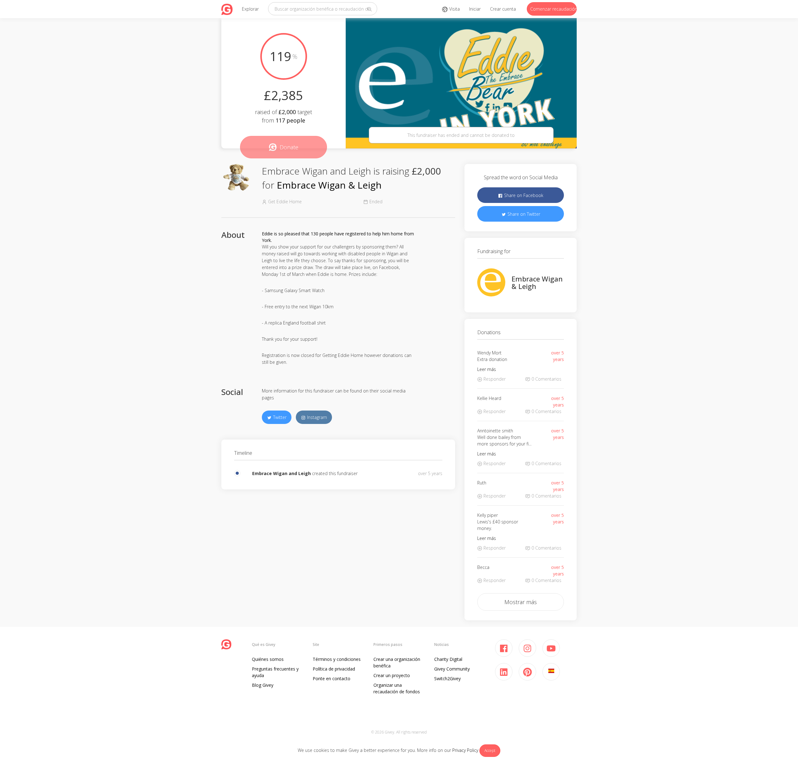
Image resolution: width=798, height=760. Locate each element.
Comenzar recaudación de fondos (553, 9)
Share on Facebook (523, 195)
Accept (489, 750)
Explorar (250, 9)
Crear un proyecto (391, 675)
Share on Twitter (523, 214)
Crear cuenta (503, 9)
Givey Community (452, 669)
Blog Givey (262, 685)
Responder (494, 379)
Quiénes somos (268, 659)
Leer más (486, 369)
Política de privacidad (334, 669)
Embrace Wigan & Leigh (329, 185)
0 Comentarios (545, 379)
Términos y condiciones (337, 659)
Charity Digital (448, 659)
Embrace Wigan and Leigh (281, 473)
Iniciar (475, 9)
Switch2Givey (447, 678)
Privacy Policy (465, 750)
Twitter (279, 417)
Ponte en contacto (331, 678)
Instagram (316, 417)
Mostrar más (520, 602)
